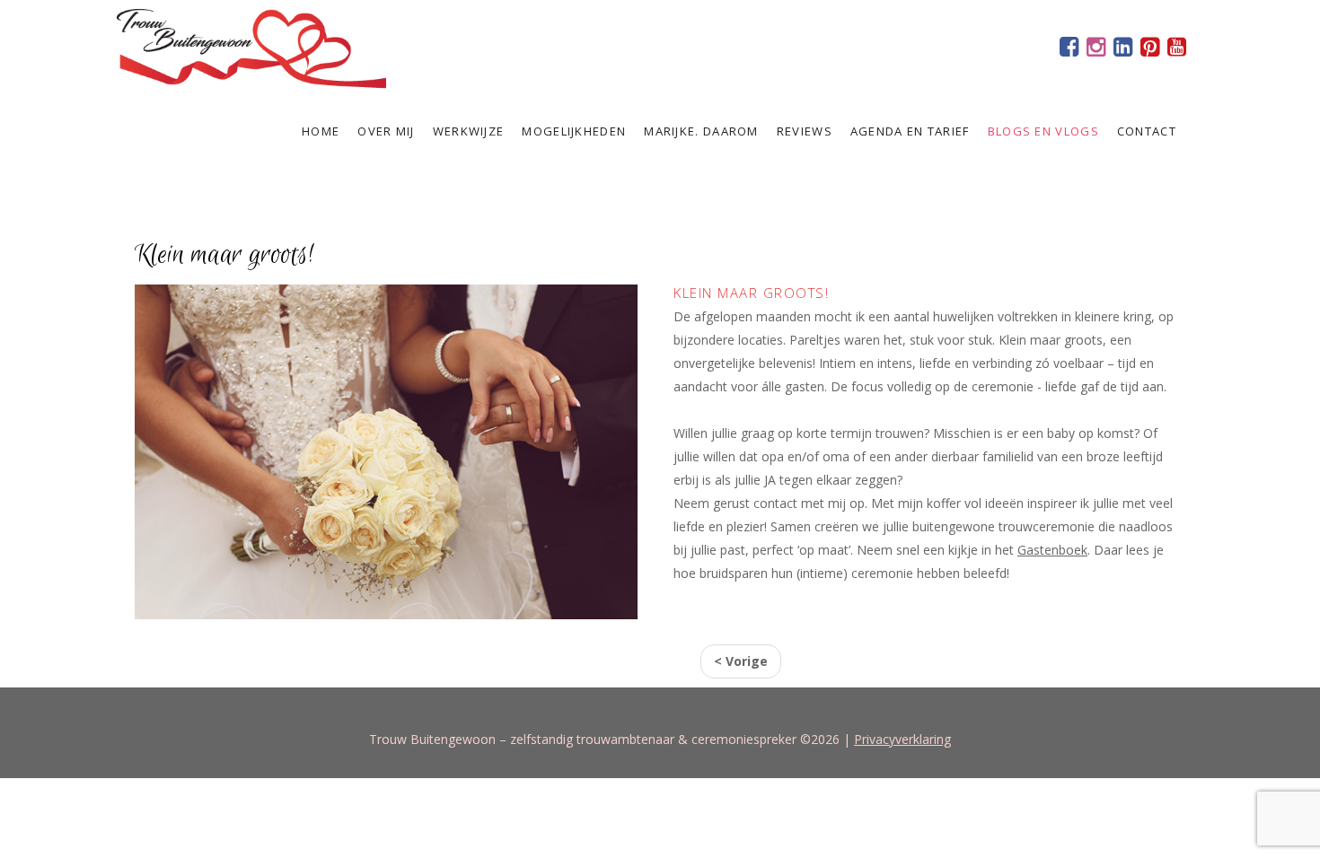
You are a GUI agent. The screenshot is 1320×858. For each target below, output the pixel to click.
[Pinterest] (1149, 49)
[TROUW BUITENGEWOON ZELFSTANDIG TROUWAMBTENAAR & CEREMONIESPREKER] (251, 46)
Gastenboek (1052, 549)
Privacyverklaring (902, 739)
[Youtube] (1176, 49)
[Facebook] (1069, 49)
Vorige (741, 661)
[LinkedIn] (1122, 49)
